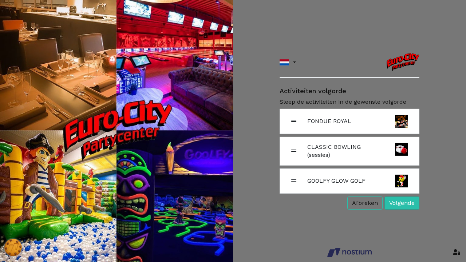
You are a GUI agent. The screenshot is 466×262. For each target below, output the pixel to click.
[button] (288, 62)
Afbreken (365, 202)
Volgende (402, 202)
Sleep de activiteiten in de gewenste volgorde (343, 101)
